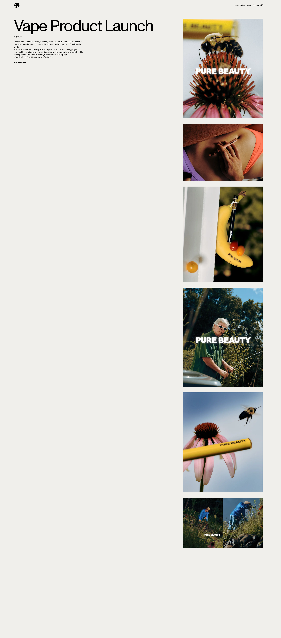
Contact (256, 5)
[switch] (262, 5)
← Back (18, 36)
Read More (20, 62)
